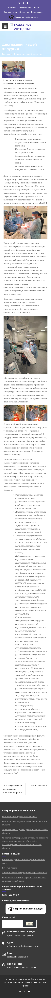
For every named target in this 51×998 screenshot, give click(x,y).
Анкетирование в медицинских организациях (24, 872)
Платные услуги (10, 12)
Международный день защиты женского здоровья (12, 789)
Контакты (12, 7)
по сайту (9, 917)
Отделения (24, 12)
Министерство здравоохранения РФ (19, 816)
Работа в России (10, 867)
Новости (10, 80)
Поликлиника (25, 7)
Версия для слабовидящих (28, 909)
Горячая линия (37, 12)
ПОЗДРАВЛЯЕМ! (37, 785)
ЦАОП (36, 7)
